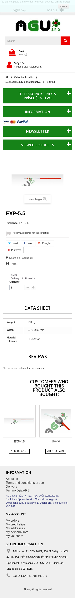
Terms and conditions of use (25, 482)
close (63, 6)
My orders (12, 520)
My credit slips (15, 524)
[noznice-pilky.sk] (37, 25)
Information (37, 111)
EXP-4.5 (19, 441)
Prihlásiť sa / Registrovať (28, 66)
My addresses (15, 528)
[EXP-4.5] (19, 421)
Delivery (11, 486)
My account (16, 514)
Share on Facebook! (21, 257)
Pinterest (15, 250)
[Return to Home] (6, 77)
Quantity (14, 281)
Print (14, 263)
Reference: (12, 223)
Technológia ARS (18, 490)
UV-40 (56, 441)
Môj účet (20, 63)
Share (28, 243)
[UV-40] (55, 421)
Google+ (46, 243)
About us (12, 478)
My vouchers (14, 536)
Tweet (14, 243)
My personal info (17, 532)
